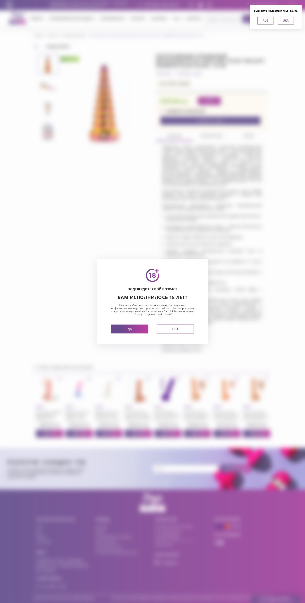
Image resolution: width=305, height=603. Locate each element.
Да (130, 329)
